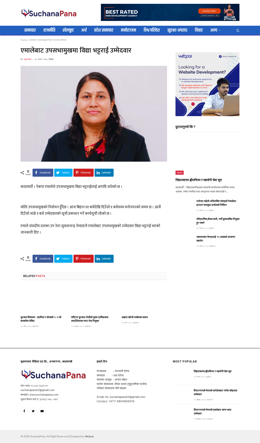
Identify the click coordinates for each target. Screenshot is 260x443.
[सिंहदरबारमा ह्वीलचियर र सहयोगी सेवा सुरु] (207, 156)
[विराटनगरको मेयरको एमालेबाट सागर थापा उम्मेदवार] (181, 414)
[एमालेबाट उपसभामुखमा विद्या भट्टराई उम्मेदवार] (94, 114)
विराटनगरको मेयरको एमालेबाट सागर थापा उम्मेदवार (212, 411)
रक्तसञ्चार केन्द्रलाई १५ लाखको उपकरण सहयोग (215, 238)
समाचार (30, 30)
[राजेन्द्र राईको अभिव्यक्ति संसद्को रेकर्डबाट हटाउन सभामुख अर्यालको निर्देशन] (184, 205)
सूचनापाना (27, 59)
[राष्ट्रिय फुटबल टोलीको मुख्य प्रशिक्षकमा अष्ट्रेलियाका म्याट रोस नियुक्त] (93, 298)
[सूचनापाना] (49, 12)
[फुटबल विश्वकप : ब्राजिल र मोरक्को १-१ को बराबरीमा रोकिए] (43, 298)
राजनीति (49, 30)
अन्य (213, 30)
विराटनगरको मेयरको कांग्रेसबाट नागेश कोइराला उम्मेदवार (215, 392)
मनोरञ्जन (128, 30)
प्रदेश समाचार (103, 30)
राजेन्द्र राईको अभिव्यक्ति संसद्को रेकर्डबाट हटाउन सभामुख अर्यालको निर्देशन (216, 203)
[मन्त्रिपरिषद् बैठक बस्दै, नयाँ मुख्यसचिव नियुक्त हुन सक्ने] (184, 223)
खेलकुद (68, 30)
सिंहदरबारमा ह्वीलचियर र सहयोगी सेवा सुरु (198, 180)
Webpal (89, 436)
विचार (199, 30)
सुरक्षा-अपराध (177, 30)
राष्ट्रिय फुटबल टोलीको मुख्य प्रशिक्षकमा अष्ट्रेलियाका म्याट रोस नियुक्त (89, 319)
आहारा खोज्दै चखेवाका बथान (135, 317)
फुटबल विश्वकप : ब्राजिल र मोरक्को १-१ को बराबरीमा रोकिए (41, 319)
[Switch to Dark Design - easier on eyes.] (237, 30)
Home (24, 40)
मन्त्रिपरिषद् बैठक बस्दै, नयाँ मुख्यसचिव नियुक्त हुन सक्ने (217, 220)
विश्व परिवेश (152, 30)
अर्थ (84, 30)
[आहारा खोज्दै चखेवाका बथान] (144, 298)
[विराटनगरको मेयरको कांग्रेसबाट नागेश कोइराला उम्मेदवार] (181, 394)
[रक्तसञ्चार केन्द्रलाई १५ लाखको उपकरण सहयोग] (184, 241)
